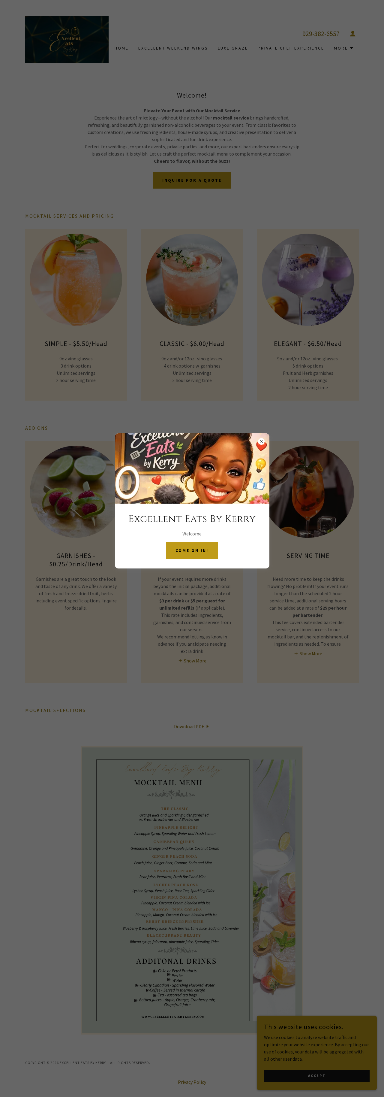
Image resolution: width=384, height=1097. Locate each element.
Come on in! (192, 550)
